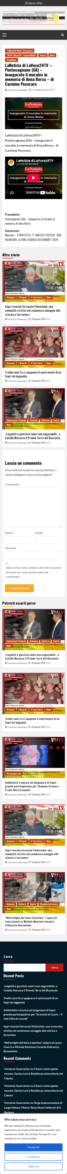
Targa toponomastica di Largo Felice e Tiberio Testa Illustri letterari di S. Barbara (33, 1107)
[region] (33, 1144)
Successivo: (33, 235)
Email (39, 532)
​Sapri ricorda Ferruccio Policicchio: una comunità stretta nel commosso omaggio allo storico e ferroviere (32, 310)
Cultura (45, 420)
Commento (13, 484)
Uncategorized (14, 773)
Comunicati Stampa (16, 420)
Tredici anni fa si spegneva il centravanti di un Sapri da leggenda (33, 374)
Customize (33, 1156)
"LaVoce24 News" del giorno (20, 50)
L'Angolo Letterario (49, 903)
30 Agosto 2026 (38, 319)
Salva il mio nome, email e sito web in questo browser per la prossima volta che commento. (33, 572)
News (52, 55)
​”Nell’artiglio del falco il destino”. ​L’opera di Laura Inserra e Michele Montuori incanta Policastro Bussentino (31, 921)
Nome (9, 532)
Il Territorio (36, 297)
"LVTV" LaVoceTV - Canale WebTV (21, 55)
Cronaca (10, 297)
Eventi (43, 55)
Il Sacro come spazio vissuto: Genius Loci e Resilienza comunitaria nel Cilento (33, 1073)
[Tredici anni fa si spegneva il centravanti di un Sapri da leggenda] (33, 347)
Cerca (8, 956)
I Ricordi (22, 297)
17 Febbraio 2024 (40, 90)
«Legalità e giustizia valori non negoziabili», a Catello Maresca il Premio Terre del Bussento (32, 436)
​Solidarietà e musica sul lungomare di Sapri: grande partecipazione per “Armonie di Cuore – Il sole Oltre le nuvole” (33, 786)
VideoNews (11, 59)
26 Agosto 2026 (38, 929)
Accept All (33, 1147)
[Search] (62, 35)
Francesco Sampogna (18, 90)
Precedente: (30, 219)
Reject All (33, 1166)
